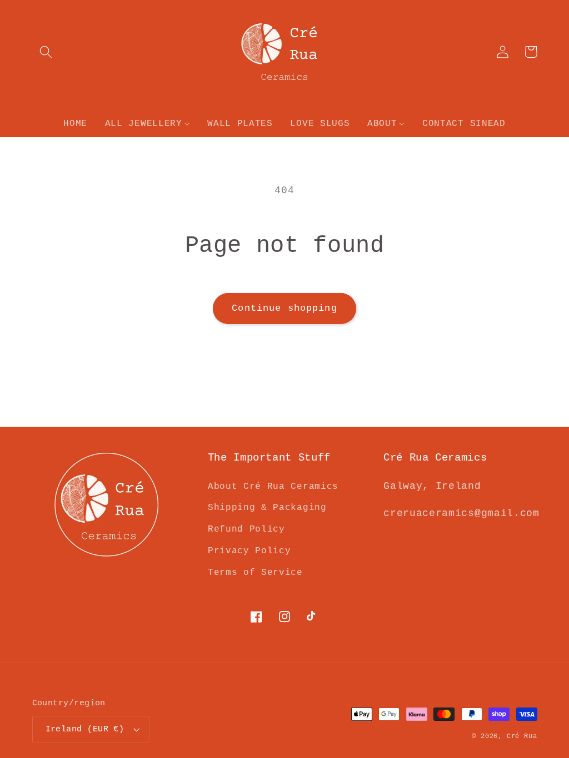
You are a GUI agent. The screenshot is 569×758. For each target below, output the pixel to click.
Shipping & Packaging (267, 508)
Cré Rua (522, 736)
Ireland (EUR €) (85, 729)
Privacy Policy (249, 551)
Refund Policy (246, 529)
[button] (46, 52)
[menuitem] (75, 123)
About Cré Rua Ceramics (273, 487)
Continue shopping (284, 308)
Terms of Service (255, 573)
